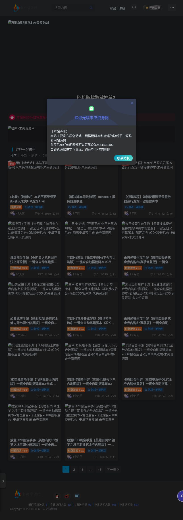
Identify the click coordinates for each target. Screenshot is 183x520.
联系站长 (123, 158)
